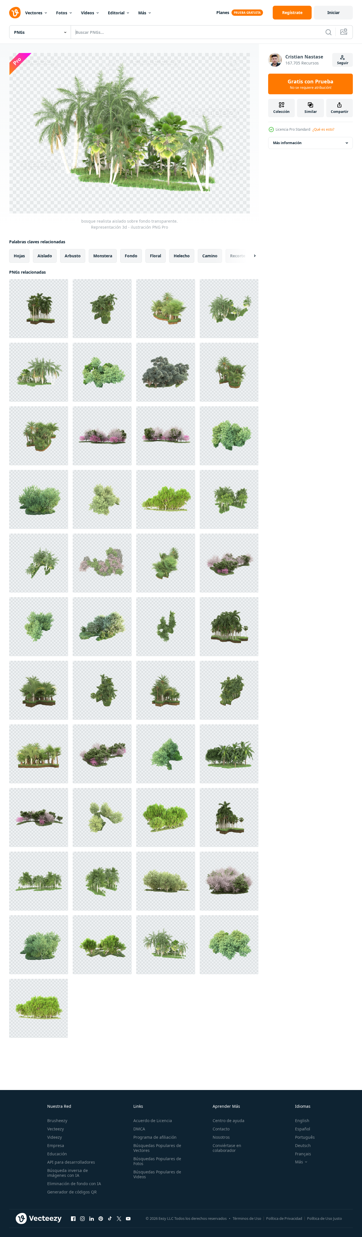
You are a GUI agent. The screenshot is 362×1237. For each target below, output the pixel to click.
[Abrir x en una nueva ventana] (119, 1218)
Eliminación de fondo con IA (74, 1183)
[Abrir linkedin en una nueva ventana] (91, 1218)
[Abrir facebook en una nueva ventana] (73, 1218)
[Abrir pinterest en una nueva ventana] (100, 1218)
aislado (44, 255)
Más (142, 12)
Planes (222, 12)
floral (155, 255)
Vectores (33, 12)
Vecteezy (55, 1129)
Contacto (221, 1129)
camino (209, 255)
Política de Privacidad (284, 1218)
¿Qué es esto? (323, 129)
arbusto (73, 255)
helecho (182, 255)
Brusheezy (57, 1120)
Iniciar (333, 12)
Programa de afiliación (155, 1137)
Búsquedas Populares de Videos (157, 1174)
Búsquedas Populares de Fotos (157, 1161)
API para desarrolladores (71, 1162)
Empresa (55, 1145)
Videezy (54, 1137)
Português (305, 1137)
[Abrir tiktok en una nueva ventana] (110, 1218)
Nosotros (221, 1137)
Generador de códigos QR (72, 1192)
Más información (287, 142)
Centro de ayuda (228, 1120)
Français (303, 1153)
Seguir (342, 62)
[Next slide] (250, 256)
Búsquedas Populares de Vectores (157, 1148)
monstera (102, 255)
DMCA (139, 1129)
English (302, 1120)
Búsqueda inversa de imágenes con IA (67, 1173)
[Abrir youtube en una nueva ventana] (128, 1218)
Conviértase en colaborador (227, 1148)
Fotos (61, 12)
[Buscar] (328, 32)
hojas (19, 255)
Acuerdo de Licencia (152, 1120)
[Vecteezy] (15, 12)
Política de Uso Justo (324, 1218)
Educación (57, 1153)
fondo (131, 255)
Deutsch (303, 1145)
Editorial (116, 12)
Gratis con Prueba (310, 84)
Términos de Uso (247, 1218)
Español (302, 1129)
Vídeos (87, 12)
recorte (237, 255)
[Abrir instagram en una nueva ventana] (82, 1218)
